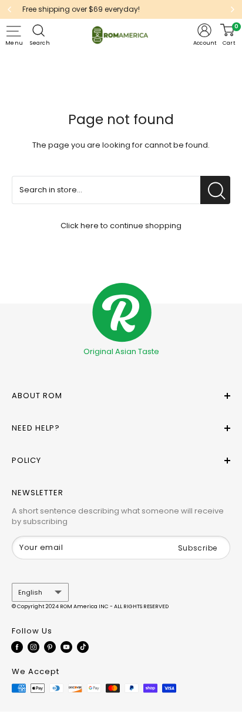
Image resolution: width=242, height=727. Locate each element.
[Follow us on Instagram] (33, 647)
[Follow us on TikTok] (83, 647)
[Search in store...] (215, 190)
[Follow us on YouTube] (66, 647)
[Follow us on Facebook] (17, 647)
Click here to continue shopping (121, 225)
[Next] (232, 9)
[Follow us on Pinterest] (50, 647)
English (30, 592)
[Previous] (9, 9)
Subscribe (197, 548)
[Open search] (40, 30)
